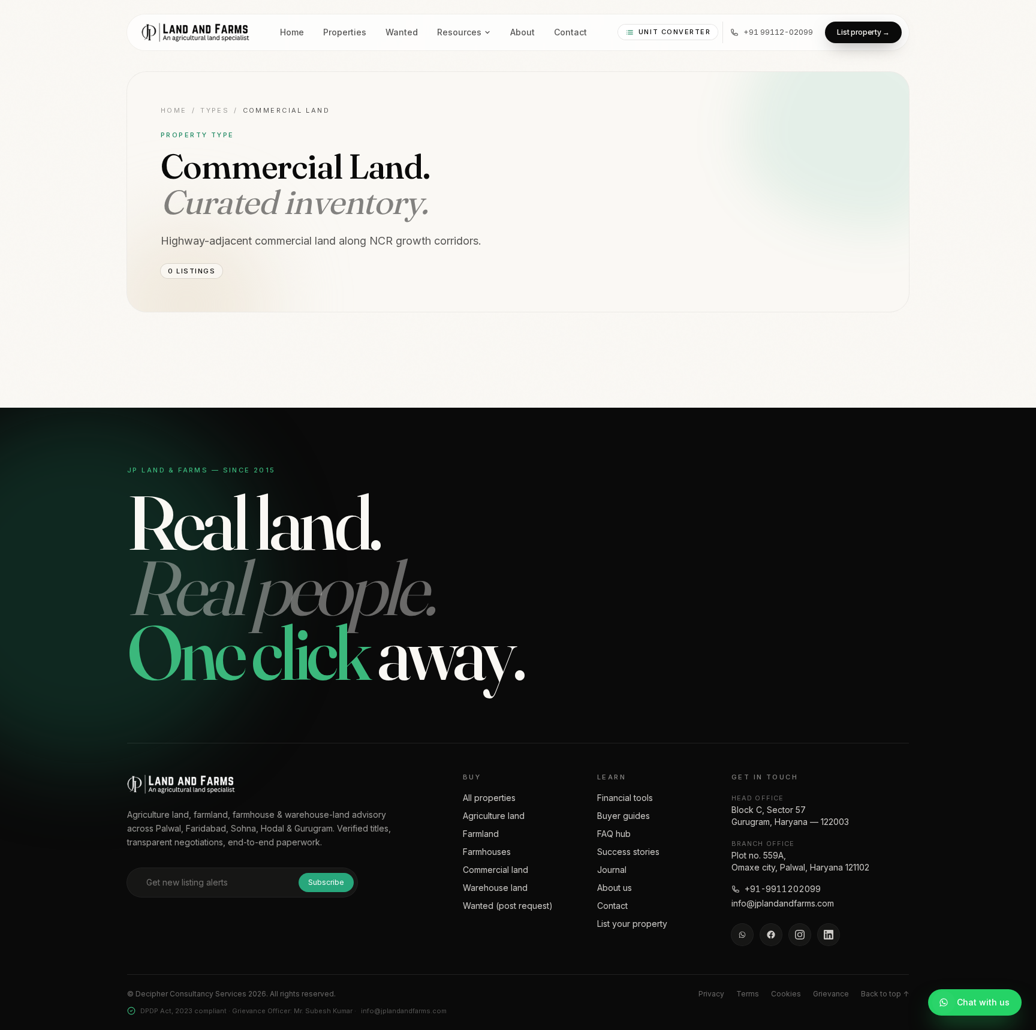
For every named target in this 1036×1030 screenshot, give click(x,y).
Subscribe (326, 882)
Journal (612, 870)
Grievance (831, 993)
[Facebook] (771, 934)
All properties (489, 798)
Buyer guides (623, 816)
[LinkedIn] (828, 934)
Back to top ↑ (885, 993)
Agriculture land (494, 816)
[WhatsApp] (742, 934)
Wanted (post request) (508, 906)
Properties (344, 32)
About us (614, 888)
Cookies (786, 993)
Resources (459, 32)
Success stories (628, 852)
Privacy (711, 993)
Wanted (402, 32)
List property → (863, 32)
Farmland (481, 834)
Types (214, 110)
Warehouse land (495, 888)
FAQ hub (614, 834)
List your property (632, 923)
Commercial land (495, 870)
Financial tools (625, 798)
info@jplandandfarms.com (782, 903)
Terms (747, 993)
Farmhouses (487, 852)
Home (292, 32)
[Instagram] (800, 934)
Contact (570, 32)
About (522, 32)
